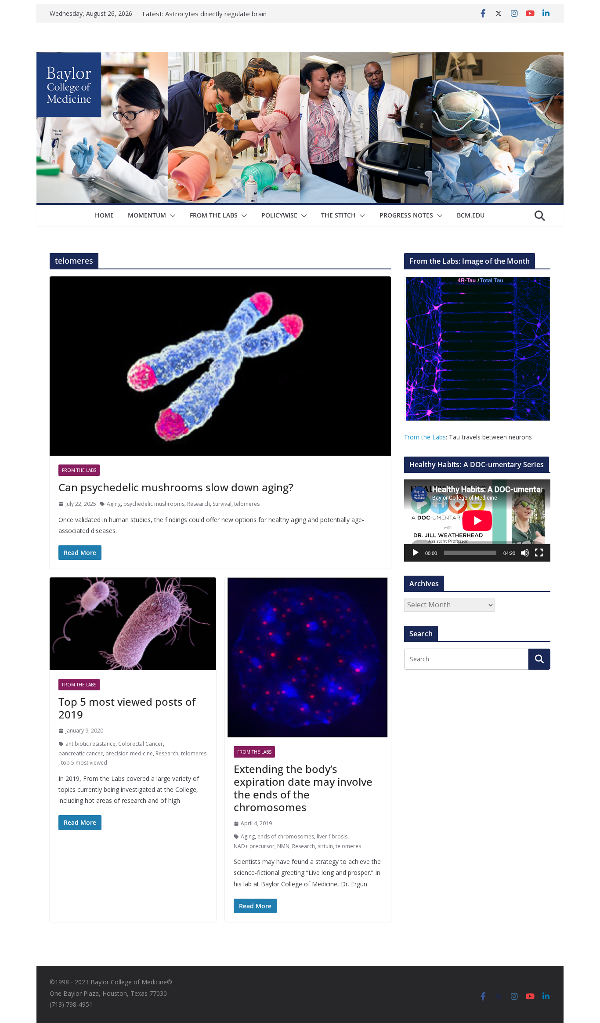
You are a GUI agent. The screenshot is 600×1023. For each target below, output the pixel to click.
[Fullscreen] (539, 552)
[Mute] (524, 552)
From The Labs (214, 215)
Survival (222, 504)
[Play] (415, 552)
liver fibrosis (332, 836)
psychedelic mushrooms (153, 504)
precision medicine (129, 753)
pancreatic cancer (80, 753)
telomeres (247, 504)
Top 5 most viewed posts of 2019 (126, 708)
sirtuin (325, 846)
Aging (114, 504)
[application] (477, 520)
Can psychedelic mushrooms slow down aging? (175, 487)
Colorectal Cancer (140, 743)
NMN (283, 846)
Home (104, 215)
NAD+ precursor (254, 846)
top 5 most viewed (84, 762)
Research (198, 504)
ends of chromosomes (285, 836)
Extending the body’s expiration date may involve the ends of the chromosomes (303, 788)
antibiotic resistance (90, 743)
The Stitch (338, 215)
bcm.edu (470, 215)
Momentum (147, 215)
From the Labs (425, 437)
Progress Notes (406, 215)
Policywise (279, 215)
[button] (171, 215)
